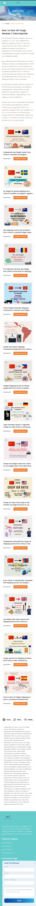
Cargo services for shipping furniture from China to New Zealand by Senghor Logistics (17, 660)
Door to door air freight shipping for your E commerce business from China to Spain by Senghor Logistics (17, 699)
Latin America (7, 849)
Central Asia (6, 846)
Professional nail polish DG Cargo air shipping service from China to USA (17, 542)
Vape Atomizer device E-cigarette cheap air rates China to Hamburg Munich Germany (16, 427)
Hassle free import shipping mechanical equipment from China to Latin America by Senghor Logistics (18, 349)
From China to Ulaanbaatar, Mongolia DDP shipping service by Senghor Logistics (17, 582)
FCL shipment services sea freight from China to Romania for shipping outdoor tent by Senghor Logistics (17, 271)
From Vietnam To (8, 853)
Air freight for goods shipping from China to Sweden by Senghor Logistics (18, 192)
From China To (7, 843)
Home (7, 23)
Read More (7, 159)
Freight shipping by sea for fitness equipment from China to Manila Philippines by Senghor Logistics (16, 388)
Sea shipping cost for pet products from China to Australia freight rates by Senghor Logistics (17, 232)
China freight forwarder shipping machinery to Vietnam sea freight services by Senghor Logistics (16, 310)
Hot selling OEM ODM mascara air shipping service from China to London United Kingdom (16, 621)
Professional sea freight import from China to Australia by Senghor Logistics (17, 154)
